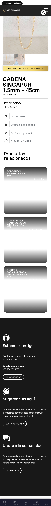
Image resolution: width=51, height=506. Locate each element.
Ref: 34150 (38, 178)
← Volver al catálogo (12, 3)
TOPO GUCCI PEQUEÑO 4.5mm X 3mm (17, 173)
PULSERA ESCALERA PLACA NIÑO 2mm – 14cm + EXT (17, 273)
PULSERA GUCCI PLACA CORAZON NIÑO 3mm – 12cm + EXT (17, 224)
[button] (43, 12)
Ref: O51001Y (36, 279)
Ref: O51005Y (36, 230)
